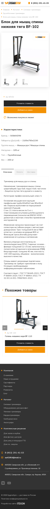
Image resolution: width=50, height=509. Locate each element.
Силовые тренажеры (12, 404)
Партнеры (8, 386)
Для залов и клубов (12, 433)
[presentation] (4, 327)
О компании (8, 375)
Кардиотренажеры (12, 415)
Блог (5, 393)
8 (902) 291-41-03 (40, 3)
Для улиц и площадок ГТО (15, 440)
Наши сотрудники (11, 379)
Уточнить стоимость (25, 103)
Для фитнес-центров (12, 437)
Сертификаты (9, 382)
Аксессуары (8, 422)
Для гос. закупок (11, 444)
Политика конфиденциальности (14, 499)
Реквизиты (8, 390)
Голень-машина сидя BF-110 (18, 336)
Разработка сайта (8, 503)
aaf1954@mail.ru (13, 457)
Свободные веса (10, 419)
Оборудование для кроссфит (16, 408)
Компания (8, 370)
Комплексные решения (15, 428)
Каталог (7, 399)
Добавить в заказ (25, 110)
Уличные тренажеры (12, 411)
